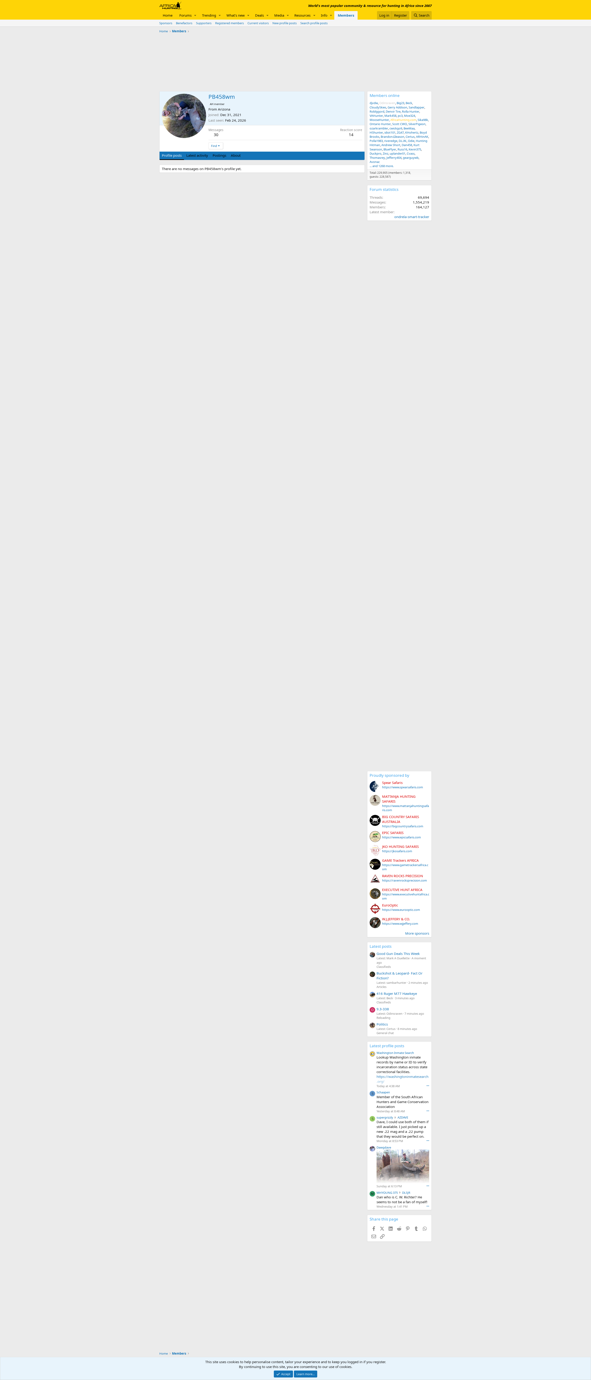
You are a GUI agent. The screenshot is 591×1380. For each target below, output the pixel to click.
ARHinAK (422, 137)
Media (279, 15)
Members (346, 15)
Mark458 (390, 116)
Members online (385, 95)
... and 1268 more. (382, 166)
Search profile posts (314, 23)
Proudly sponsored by (389, 775)
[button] (195, 15)
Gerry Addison (397, 107)
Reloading (383, 1018)
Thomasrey (377, 158)
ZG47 (400, 132)
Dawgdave (384, 1147)
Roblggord (377, 111)
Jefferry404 (393, 158)
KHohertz (411, 132)
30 (216, 134)
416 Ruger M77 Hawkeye (397, 993)
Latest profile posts (387, 1045)
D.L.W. (403, 141)
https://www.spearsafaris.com (402, 787)
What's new (235, 15)
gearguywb (411, 158)
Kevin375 (415, 149)
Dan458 (407, 145)
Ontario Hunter (380, 124)
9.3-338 (383, 1009)
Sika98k (423, 120)
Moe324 (409, 116)
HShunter (376, 132)
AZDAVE (403, 1117)
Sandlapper (416, 107)
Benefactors (184, 23)
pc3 (400, 116)
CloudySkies (378, 107)
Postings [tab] (219, 155)
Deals (259, 15)
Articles (381, 987)
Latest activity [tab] (197, 155)
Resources (302, 15)
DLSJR (406, 1193)
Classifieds (384, 967)
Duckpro (375, 153)
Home (167, 15)
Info (324, 15)
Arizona (224, 109)
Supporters (203, 23)
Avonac (375, 162)
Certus (410, 137)
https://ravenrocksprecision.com (404, 880)
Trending (209, 15)
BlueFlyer (389, 149)
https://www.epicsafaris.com (401, 837)
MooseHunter (379, 120)
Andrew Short (390, 145)
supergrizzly (385, 1117)
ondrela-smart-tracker (411, 216)
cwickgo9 (395, 128)
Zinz (385, 153)
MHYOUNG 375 (387, 1193)
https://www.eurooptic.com (401, 910)
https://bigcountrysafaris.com (402, 826)
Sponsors (165, 23)
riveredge (390, 141)
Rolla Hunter (410, 111)
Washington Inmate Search (395, 1053)
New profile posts (284, 23)
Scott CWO (399, 124)
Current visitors (258, 23)
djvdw (374, 103)
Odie (411, 141)
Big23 (400, 103)
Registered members (229, 23)
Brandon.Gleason (392, 137)
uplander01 (397, 153)
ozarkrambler (379, 128)
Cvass (411, 153)
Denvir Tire (393, 111)
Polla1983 (376, 141)
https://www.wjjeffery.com (400, 923)
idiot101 (389, 132)
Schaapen (383, 1092)
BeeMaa (409, 128)
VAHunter (376, 116)
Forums (185, 15)
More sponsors (417, 933)
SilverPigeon (416, 124)
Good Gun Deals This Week (398, 953)
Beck (409, 103)
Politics (382, 1024)
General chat (385, 1033)
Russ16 (402, 149)
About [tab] (236, 155)
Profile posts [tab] (172, 155)
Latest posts (381, 946)
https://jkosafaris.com (397, 851)
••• (427, 1085)
